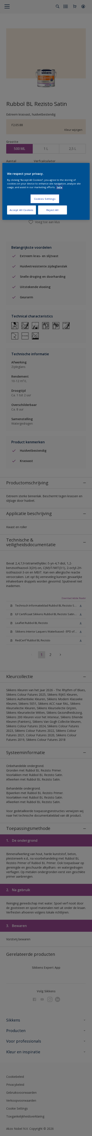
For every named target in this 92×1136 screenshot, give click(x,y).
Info (59, 187)
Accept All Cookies (21, 210)
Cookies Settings (45, 198)
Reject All (52, 210)
